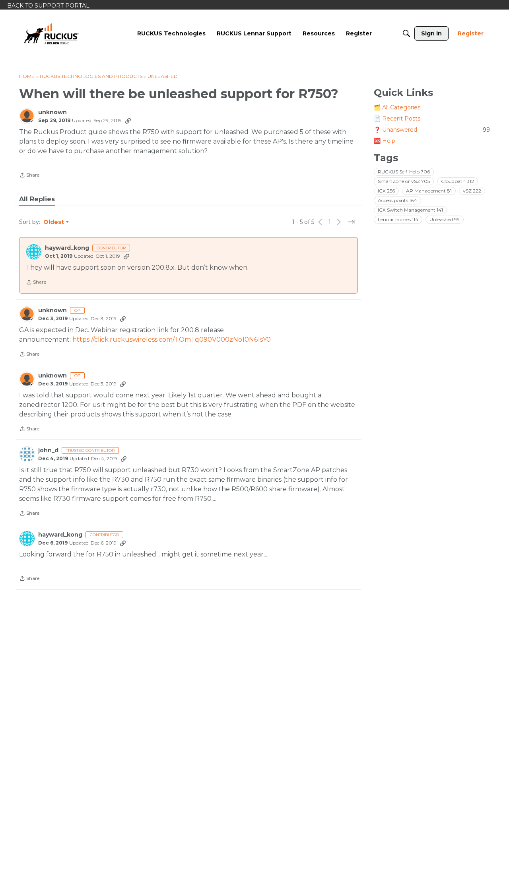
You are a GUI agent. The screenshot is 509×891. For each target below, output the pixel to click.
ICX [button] (386, 191)
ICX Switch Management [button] (410, 210)
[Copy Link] (128, 120)
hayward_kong (67, 248)
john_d (48, 450)
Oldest (54, 222)
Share (29, 176)
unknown (52, 112)
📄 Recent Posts (397, 118)
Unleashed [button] (444, 219)
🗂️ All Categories (397, 107)
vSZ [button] (472, 191)
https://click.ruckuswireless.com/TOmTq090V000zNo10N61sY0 (171, 339)
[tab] (37, 199)
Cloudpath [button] (457, 181)
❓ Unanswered (432, 129)
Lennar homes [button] (398, 219)
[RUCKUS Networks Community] (51, 33)
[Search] (406, 33)
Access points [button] (397, 200)
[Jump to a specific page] (351, 222)
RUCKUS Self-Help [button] (404, 172)
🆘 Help (384, 140)
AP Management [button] (429, 191)
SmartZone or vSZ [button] (404, 181)
